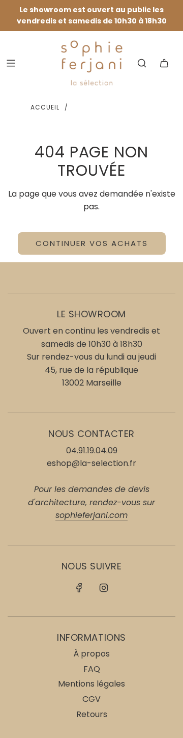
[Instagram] (104, 588)
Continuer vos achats (92, 243)
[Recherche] (142, 63)
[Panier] (164, 63)
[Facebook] (79, 588)
